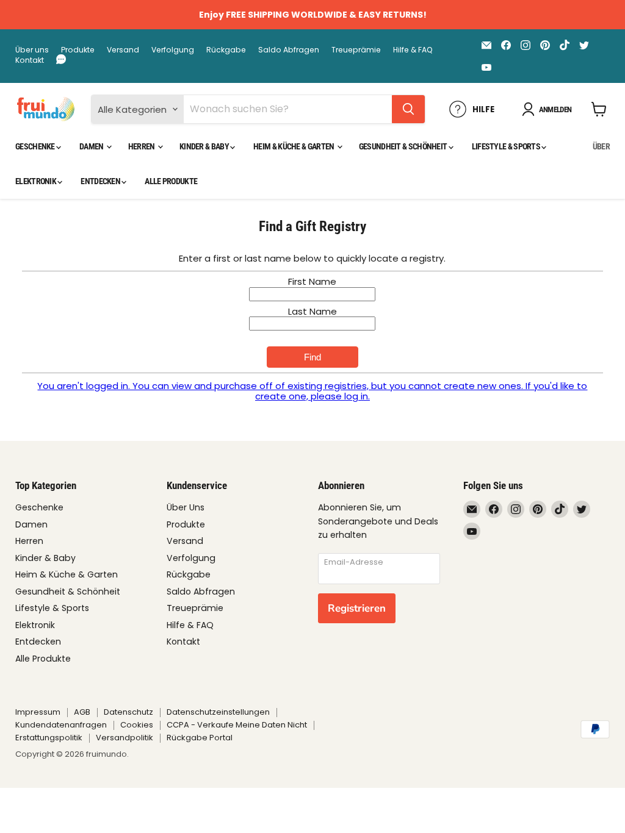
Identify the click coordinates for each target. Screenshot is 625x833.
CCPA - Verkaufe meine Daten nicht (237, 725)
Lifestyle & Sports (507, 146)
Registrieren (357, 608)
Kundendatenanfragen (61, 725)
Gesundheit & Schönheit (404, 146)
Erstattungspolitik (48, 737)
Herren (142, 146)
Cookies (136, 725)
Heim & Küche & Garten (294, 146)
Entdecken (101, 181)
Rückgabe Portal (200, 737)
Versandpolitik (124, 737)
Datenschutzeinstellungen (218, 712)
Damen (92, 146)
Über (601, 146)
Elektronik (36, 181)
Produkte (78, 50)
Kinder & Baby (204, 146)
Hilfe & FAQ (413, 50)
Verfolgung (172, 50)
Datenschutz (128, 712)
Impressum (37, 712)
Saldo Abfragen (288, 50)
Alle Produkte (171, 181)
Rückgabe (226, 50)
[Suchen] (408, 109)
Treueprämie (356, 50)
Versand (123, 50)
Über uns (32, 50)
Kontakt (29, 60)
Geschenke (35, 146)
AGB (82, 712)
